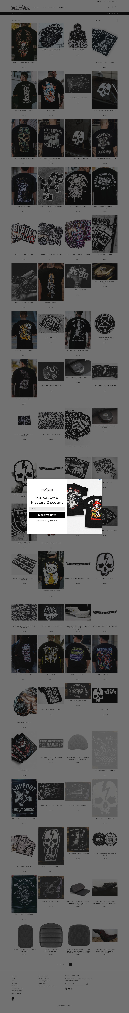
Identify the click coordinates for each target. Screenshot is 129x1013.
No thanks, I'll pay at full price (47, 521)
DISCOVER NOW (47, 515)
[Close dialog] (100, 480)
